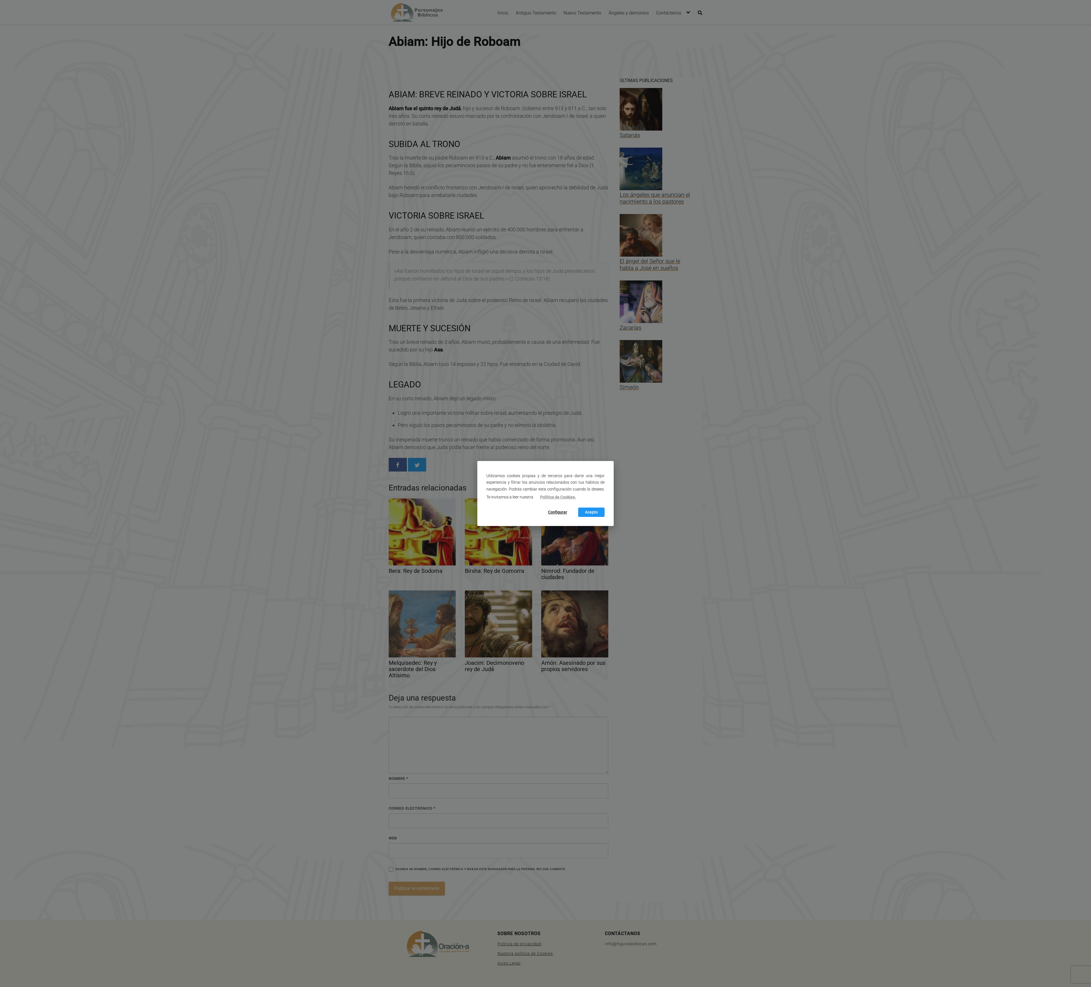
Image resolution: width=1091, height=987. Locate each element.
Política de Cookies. (558, 497)
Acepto (591, 512)
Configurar (557, 512)
